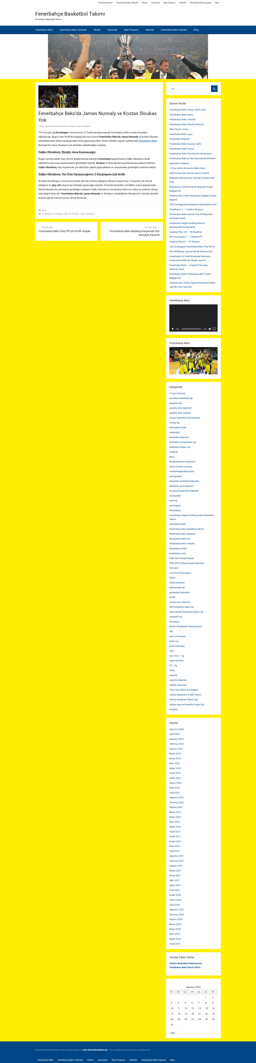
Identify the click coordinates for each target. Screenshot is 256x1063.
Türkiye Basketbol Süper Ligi (183, 699)
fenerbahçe (175, 510)
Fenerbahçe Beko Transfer (182, 119)
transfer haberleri (178, 680)
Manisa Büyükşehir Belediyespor (185, 626)
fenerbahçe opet (177, 553)
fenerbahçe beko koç (180, 538)
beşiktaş (173, 452)
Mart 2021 (174, 880)
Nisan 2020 (175, 929)
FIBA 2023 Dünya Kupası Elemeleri (186, 563)
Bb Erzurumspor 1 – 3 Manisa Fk (185, 236)
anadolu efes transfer (180, 413)
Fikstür (145, 3)
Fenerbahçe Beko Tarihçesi (127, 3)
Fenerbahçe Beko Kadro (181, 114)
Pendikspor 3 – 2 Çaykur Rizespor (186, 209)
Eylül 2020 (174, 904)
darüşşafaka (175, 476)
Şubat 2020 (175, 939)
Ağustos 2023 (176, 739)
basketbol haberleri (179, 437)
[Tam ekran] (214, 329)
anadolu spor (74, 126)
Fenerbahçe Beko (105, 3)
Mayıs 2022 (175, 812)
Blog (217, 3)
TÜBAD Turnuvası (178, 685)
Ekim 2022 (174, 787)
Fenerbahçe (58, 214)
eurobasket (175, 495)
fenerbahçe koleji (178, 548)
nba (171, 631)
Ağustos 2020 (176, 909)
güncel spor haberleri (180, 602)
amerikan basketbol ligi (181, 398)
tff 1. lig (173, 665)
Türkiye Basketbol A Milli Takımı (185, 694)
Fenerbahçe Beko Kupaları (200, 3)
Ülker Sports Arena (178, 129)
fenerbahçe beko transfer (182, 543)
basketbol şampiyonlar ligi (182, 442)
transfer (173, 675)
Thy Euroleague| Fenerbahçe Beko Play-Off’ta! (192, 246)
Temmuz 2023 (176, 743)
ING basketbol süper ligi (181, 607)
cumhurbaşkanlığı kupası (181, 471)
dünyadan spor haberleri (181, 486)
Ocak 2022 (174, 831)
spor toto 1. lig (176, 655)
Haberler (182, 3)
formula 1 (174, 568)
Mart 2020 (174, 934)
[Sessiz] (210, 329)
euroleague (175, 505)
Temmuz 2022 (176, 802)
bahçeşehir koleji (177, 427)
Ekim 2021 (174, 846)
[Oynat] (172, 329)
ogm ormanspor (177, 636)
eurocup (173, 500)
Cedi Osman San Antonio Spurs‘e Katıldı (189, 173)
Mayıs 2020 (175, 924)
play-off (67, 214)
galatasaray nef (177, 587)
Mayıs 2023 (175, 753)
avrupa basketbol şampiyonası (184, 417)
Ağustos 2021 (176, 856)
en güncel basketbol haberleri (184, 490)
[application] (193, 318)
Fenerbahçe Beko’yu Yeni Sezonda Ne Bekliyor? (192, 158)
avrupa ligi (174, 422)
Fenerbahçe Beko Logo (181, 134)
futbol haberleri (177, 582)
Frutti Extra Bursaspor (180, 573)
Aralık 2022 (175, 778)
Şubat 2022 (175, 826)
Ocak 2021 (174, 890)
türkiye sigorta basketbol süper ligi (186, 704)
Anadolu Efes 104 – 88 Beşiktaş (185, 232)
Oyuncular (155, 3)
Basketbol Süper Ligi (179, 447)
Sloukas (75, 214)
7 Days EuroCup (177, 393)
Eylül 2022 (174, 792)
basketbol (174, 432)
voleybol (173, 709)
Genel (172, 597)
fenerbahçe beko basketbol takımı (186, 529)
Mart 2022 (174, 822)
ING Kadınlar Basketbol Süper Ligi (186, 611)
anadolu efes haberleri (180, 408)
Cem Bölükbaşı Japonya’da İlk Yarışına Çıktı (191, 251)
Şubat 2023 (175, 768)
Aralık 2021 (175, 836)
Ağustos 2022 (176, 797)
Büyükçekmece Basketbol (182, 461)
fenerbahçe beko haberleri (182, 533)
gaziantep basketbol (179, 592)
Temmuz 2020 (176, 914)
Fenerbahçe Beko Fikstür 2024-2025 (187, 109)
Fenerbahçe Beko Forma (181, 148)
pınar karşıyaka (177, 646)
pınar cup (174, 641)
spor (171, 650)
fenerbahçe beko (177, 524)
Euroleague (47, 214)
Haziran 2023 (176, 748)
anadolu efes (175, 403)
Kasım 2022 (175, 783)
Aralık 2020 (175, 895)
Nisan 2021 (175, 875)
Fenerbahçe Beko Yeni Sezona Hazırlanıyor (190, 153)
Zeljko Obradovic (87, 214)
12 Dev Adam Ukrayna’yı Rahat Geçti (187, 168)
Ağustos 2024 (176, 729)
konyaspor (174, 621)
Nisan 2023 (175, 758)
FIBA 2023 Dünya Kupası (181, 558)
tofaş (172, 670)
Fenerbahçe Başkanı (179, 139)
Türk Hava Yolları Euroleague (183, 689)
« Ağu (172, 1033)
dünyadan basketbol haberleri (184, 481)
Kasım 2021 (175, 841)
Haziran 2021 (176, 865)
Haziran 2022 (176, 807)
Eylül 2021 (174, 851)
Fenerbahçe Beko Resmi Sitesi (185, 967)
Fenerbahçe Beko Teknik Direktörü (186, 124)
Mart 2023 (174, 763)
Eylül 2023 (174, 734)
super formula (176, 660)
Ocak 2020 (174, 943)
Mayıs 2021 (175, 870)
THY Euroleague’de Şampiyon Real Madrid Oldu (193, 204)
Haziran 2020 (176, 919)
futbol (172, 577)
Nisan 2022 (175, 817)
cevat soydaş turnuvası (180, 466)
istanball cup (175, 616)
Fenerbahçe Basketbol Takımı (70, 14)
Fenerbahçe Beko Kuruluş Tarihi (185, 144)
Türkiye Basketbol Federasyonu (185, 963)
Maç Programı (169, 3)
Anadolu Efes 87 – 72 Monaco (184, 241)
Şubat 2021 (175, 885)
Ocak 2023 (174, 773)
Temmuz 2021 (176, 861)
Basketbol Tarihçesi (179, 163)
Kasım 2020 (175, 899)
